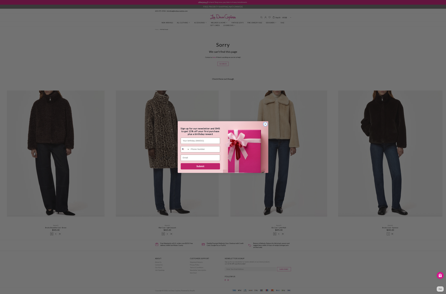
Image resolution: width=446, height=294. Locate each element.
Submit (200, 166)
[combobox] (185, 149)
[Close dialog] (265, 124)
